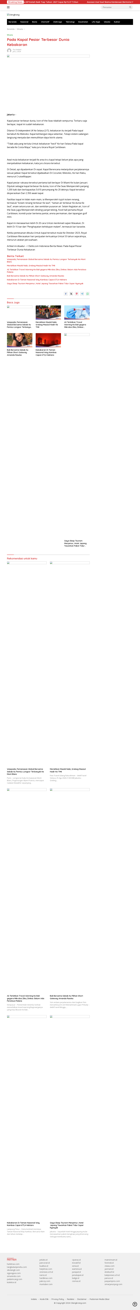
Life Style (96, 22)
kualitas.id (44, 1266)
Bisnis (34, 22)
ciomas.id (76, 1281)
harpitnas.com (46, 1269)
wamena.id (77, 1269)
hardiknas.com (46, 1278)
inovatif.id (76, 1262)
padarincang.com (14, 1279)
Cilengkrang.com (78, 1303)
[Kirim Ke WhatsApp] (88, 294)
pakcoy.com (45, 1281)
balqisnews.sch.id (112, 1275)
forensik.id (109, 1262)
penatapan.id (77, 1275)
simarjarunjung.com (113, 1284)
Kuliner (117, 22)
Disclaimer (82, 1299)
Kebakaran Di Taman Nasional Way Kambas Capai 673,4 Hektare (37, 279)
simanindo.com (14, 1276)
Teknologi (70, 22)
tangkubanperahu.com (17, 1267)
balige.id (75, 1278)
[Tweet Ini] (71, 294)
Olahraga (57, 22)
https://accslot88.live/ (103, 29)
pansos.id (109, 1278)
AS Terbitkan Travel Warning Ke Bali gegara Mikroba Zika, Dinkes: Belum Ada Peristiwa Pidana (46, 270)
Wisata (107, 22)
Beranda (13, 22)
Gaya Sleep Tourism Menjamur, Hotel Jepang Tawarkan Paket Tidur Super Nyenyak (45, 283)
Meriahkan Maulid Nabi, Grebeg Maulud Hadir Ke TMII (31, 265)
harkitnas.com (13, 1264)
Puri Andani (17, 49)
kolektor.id (11, 1282)
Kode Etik (44, 1299)
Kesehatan (83, 22)
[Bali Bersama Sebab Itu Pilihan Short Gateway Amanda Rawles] (19, 340)
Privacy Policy (58, 1299)
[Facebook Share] (66, 294)
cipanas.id (76, 1259)
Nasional (24, 22)
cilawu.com (109, 1266)
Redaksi (70, 1299)
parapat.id (76, 1272)
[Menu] (9, 7)
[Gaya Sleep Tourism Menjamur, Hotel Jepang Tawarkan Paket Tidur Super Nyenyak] (77, 435)
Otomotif (45, 22)
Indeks (34, 1299)
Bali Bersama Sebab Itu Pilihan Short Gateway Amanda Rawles (35, 276)
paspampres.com (112, 1281)
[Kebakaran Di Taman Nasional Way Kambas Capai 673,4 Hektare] (48, 340)
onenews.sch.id (46, 1272)
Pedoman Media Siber (100, 1299)
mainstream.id (111, 1259)
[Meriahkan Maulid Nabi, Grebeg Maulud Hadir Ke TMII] (48, 312)
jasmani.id (109, 1269)
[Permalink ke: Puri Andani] (9, 50)
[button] (130, 7)
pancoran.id (45, 1262)
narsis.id (43, 1275)
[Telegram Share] (82, 294)
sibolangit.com (13, 1270)
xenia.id (75, 1266)
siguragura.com (14, 1273)
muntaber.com (46, 1284)
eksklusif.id (109, 1272)
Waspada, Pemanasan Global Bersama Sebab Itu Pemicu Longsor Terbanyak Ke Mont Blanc (46, 260)
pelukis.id (43, 1259)
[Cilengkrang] (13, 14)
